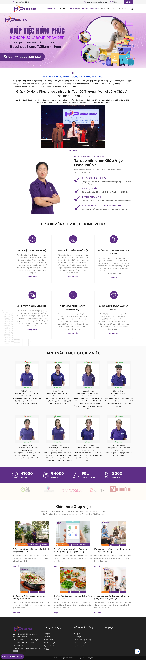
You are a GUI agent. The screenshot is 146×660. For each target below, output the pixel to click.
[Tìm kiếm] (131, 8)
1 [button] (72, 73)
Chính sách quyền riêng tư (83, 640)
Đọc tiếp (16, 566)
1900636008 (117, 2)
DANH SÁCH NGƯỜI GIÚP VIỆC (73, 353)
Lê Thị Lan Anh (88, 445)
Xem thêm (73, 151)
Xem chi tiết (32, 277)
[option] (73, 40)
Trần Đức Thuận (118, 391)
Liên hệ (128, 2)
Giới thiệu (62, 8)
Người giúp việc (80, 646)
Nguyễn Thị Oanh (88, 391)
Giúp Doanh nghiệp (90, 8)
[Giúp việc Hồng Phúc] (24, 8)
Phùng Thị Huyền (27, 391)
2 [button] (73, 73)
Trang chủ (51, 8)
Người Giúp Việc (108, 8)
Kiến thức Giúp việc (73, 506)
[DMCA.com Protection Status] (19, 651)
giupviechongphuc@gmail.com (97, 2)
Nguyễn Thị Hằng (58, 445)
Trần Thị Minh (27, 445)
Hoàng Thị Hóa (57, 391)
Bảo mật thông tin (80, 643)
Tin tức (121, 8)
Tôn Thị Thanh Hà (118, 445)
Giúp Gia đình (73, 8)
